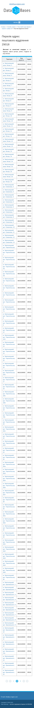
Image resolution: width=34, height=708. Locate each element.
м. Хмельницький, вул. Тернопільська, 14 (9, 351)
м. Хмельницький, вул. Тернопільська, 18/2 (9, 401)
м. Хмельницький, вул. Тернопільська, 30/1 (9, 514)
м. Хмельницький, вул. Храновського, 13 (9, 658)
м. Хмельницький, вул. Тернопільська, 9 (9, 323)
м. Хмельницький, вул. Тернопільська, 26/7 (9, 492)
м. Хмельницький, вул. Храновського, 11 (9, 637)
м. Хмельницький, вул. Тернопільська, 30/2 (9, 521)
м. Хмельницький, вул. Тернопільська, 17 (9, 379)
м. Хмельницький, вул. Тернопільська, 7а (9, 309)
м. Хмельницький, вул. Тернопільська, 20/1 (9, 429)
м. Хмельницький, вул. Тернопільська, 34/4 (9, 563)
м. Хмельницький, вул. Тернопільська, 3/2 (9, 273)
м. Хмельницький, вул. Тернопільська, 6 (9, 295)
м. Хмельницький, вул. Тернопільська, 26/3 (9, 471)
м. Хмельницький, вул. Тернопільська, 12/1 (9, 337)
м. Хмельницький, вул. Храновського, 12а (9, 651)
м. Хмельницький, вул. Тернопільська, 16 (9, 365)
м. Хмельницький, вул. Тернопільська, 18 (9, 386)
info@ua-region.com (17, 4)
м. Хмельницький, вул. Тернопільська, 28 (9, 499)
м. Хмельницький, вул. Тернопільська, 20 (9, 422)
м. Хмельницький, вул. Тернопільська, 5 (9, 288)
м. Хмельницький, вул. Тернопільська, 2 (9, 252)
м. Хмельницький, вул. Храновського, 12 (9, 644)
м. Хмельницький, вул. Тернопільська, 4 (9, 280)
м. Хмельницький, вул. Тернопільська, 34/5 (9, 570)
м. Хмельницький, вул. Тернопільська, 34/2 (9, 549)
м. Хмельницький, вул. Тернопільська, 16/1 (9, 372)
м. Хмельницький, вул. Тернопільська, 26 (9, 457)
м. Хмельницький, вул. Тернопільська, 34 (9, 535)
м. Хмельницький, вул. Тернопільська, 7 (9, 302)
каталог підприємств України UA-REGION (21, 704)
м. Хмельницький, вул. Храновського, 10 (9, 630)
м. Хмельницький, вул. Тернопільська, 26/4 (9, 478)
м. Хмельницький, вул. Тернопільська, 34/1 (9, 542)
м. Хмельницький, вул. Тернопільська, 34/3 (9, 556)
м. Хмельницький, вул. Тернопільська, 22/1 (9, 443)
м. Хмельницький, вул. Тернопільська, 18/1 (9, 393)
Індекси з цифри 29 (7, 28)
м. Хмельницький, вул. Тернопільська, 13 (9, 344)
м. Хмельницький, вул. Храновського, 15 (9, 672)
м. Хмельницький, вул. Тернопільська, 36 (9, 577)
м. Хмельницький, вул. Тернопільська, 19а (9, 415)
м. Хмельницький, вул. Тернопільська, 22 (9, 436)
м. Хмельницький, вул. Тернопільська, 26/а (9, 464)
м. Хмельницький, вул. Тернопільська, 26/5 (9, 485)
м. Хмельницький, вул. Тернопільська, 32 (9, 528)
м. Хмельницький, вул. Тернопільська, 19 (9, 408)
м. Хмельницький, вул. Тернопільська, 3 (9, 259)
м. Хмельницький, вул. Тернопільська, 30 (9, 506)
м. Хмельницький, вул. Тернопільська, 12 (9, 330)
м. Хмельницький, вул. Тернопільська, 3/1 (9, 266)
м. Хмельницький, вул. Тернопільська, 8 (9, 316)
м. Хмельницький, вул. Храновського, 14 (9, 665)
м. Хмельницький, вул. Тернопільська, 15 (9, 358)
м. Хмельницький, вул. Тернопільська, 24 (9, 450)
